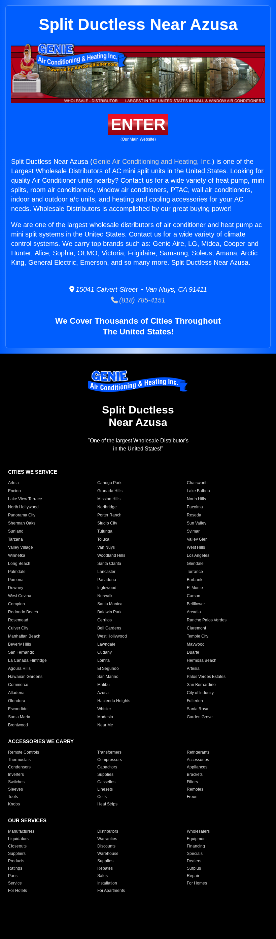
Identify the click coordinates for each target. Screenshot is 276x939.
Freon (192, 796)
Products (16, 861)
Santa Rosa (197, 709)
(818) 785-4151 (141, 300)
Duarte (193, 652)
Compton (16, 604)
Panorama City (21, 515)
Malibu (103, 684)
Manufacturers (21, 831)
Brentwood (18, 725)
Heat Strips (107, 804)
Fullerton (195, 700)
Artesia (193, 668)
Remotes (195, 789)
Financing (196, 846)
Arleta (13, 482)
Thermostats (19, 759)
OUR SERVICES (27, 820)
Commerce (18, 684)
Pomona (16, 579)
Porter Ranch (109, 515)
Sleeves (15, 789)
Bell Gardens (109, 628)
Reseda (194, 515)
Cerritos (104, 620)
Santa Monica (110, 604)
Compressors (109, 759)
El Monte (195, 587)
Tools (13, 796)
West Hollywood (112, 636)
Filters (192, 782)
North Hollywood (23, 507)
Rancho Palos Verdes (207, 620)
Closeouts (17, 846)
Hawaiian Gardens (25, 676)
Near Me (105, 725)
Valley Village (20, 547)
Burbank (194, 579)
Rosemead (18, 620)
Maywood (196, 644)
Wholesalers (198, 831)
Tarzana (15, 539)
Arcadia (194, 612)
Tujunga (104, 531)
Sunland (16, 531)
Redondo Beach (23, 612)
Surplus (194, 868)
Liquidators (18, 838)
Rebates (105, 868)
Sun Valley (196, 523)
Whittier (104, 709)
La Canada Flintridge (27, 660)
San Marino (107, 676)
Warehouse (107, 853)
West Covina (19, 595)
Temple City (197, 636)
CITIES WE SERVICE (32, 472)
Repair (193, 875)
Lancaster (106, 571)
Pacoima (195, 507)
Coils (102, 796)
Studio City (107, 523)
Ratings (15, 868)
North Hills (196, 499)
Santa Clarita (109, 563)
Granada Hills (110, 491)
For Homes (197, 883)
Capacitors (107, 767)
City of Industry (200, 692)
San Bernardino (201, 684)
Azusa (103, 692)
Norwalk (104, 595)
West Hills (196, 547)
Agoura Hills (19, 668)
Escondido (18, 709)
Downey (15, 587)
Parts (13, 875)
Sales (102, 875)
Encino (14, 491)
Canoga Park (109, 482)
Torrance (195, 571)
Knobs (14, 804)
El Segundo (108, 668)
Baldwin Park (109, 612)
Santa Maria (19, 717)
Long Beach (19, 563)
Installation (107, 883)
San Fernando (21, 652)
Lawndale (106, 644)
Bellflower (196, 604)
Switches (16, 782)
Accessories (198, 759)
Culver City (18, 628)
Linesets (105, 789)
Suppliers (17, 853)
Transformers (109, 752)
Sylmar (193, 531)
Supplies (105, 774)
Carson (193, 595)
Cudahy (104, 652)
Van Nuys (106, 547)
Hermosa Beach (201, 660)
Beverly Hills (19, 644)
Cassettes (106, 782)
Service (15, 883)
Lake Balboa (198, 491)
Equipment (197, 838)
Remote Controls (23, 752)
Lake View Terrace (25, 499)
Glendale (195, 563)
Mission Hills (108, 499)
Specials (195, 853)
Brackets (195, 774)
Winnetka (16, 555)
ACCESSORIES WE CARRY (41, 741)
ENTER (138, 124)
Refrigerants (198, 752)
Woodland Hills (111, 555)
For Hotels (17, 890)
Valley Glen (197, 539)
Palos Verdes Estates (206, 676)
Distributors (107, 831)
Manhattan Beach (24, 636)
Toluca (103, 539)
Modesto (105, 717)
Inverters (16, 774)
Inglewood (106, 587)
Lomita (103, 660)
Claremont (196, 628)
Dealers (194, 861)
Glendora (16, 700)
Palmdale (17, 571)
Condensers (19, 767)
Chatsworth (197, 482)
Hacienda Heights (113, 700)
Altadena (16, 692)
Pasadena (106, 579)
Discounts (106, 846)
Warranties (107, 838)
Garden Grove (200, 717)
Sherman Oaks (21, 523)
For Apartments (111, 890)
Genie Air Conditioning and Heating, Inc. (152, 161)
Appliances (197, 767)
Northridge (107, 507)
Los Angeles (198, 555)
